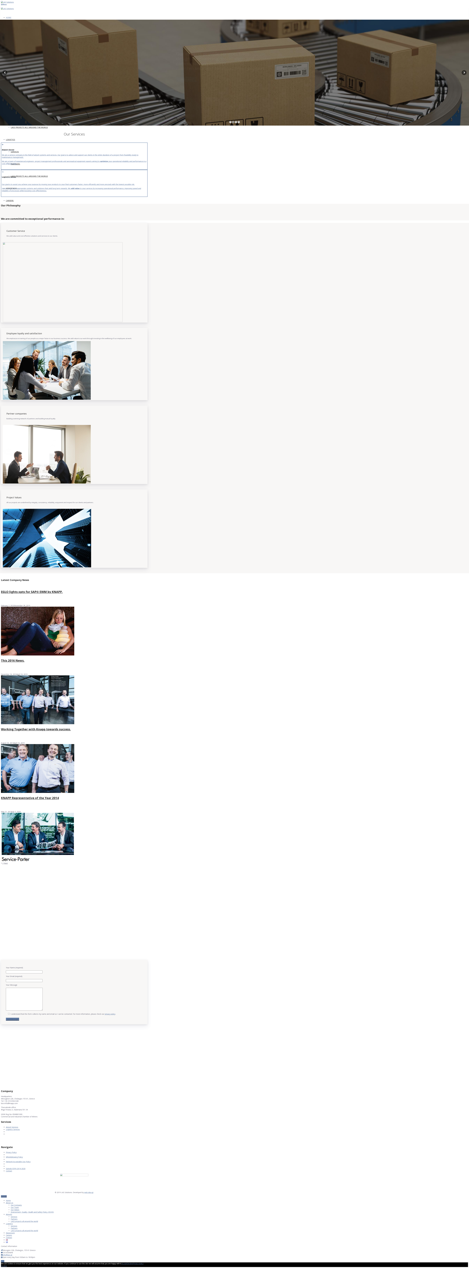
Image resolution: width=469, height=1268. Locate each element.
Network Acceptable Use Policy (18, 1161)
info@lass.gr (7, 1255)
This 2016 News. (12, 660)
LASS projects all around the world (29, 127)
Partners (14, 1219)
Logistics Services (13, 1129)
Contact (9, 1171)
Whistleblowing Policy (14, 1157)
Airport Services (12, 1127)
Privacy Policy (11, 1152)
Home (8, 17)
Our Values (15, 1210)
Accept (124, 1263)
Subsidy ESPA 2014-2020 (15, 1168)
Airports (9, 1214)
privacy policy (110, 1014)
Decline (130, 1263)
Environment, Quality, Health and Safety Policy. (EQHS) (32, 1212)
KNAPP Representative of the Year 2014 (30, 798)
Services (15, 152)
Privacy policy (138, 1263)
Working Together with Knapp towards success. (36, 729)
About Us (9, 1203)
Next (6, 863)
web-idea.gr (88, 1192)
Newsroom (10, 1233)
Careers (10, 200)
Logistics (10, 139)
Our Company (16, 1205)
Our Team (15, 1207)
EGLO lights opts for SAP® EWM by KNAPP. (32, 592)
